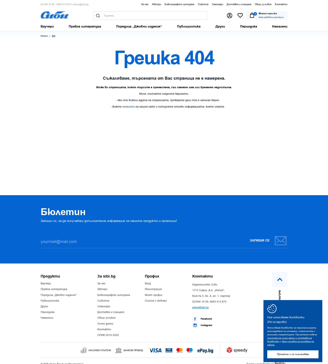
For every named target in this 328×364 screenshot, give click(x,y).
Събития (203, 4)
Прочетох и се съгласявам (293, 354)
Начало (44, 36)
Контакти (281, 4)
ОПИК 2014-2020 (108, 335)
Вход (148, 283)
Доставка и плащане (239, 4)
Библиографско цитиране (179, 4)
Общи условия (263, 4)
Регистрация (153, 289)
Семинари (217, 4)
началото (128, 106)
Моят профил (153, 295)
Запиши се (260, 240)
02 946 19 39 (47, 4)
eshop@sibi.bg (80, 4)
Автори (156, 4)
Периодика (47, 312)
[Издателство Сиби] (55, 15)
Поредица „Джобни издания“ (59, 295)
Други (44, 306)
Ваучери (46, 283)
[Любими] (240, 15)
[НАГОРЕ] (279, 279)
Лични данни (105, 323)
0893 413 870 (64, 4)
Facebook (206, 319)
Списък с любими (156, 301)
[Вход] (229, 15)
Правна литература (54, 289)
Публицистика (50, 301)
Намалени (47, 318)
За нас (145, 4)
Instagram (206, 325)
